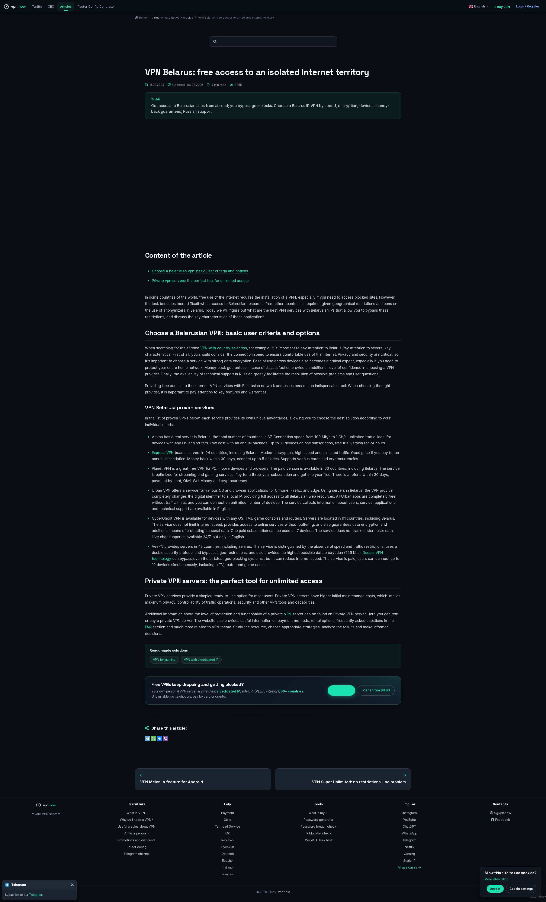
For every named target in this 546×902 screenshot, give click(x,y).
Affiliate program (136, 833)
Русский (227, 847)
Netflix (409, 847)
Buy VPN (503, 7)
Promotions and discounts (136, 840)
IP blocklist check (318, 833)
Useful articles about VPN (136, 826)
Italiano (227, 867)
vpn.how (284, 892)
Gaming (409, 854)
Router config (136, 847)
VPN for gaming (164, 659)
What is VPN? (136, 813)
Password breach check (318, 826)
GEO (51, 6)
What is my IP (318, 813)
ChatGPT (409, 826)
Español (227, 861)
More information (496, 879)
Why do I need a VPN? (136, 820)
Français (227, 874)
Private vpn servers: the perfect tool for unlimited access (200, 281)
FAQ (148, 627)
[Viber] (165, 738)
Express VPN (163, 453)
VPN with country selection (223, 348)
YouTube (409, 820)
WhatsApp (409, 833)
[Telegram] (147, 738)
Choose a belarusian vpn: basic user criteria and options (200, 271)
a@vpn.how (502, 813)
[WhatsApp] (153, 738)
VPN (287, 614)
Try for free (341, 690)
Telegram (409, 840)
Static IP (409, 861)
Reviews (227, 840)
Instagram (409, 813)
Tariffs (37, 6)
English (479, 6)
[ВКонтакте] (159, 738)
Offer (227, 820)
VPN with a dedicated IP (201, 659)
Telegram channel (136, 854)
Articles (66, 6)
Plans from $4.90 (376, 690)
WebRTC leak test (318, 840)
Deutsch (227, 854)
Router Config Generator (96, 6)
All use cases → (409, 867)
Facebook (502, 820)
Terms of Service (227, 826)
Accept (495, 888)
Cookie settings (521, 888)
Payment (227, 813)
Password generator (318, 820)
